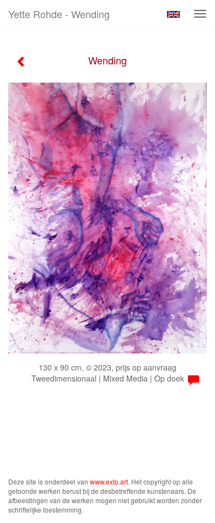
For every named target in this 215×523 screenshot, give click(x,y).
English (173, 14)
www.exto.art (109, 481)
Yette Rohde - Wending (59, 14)
